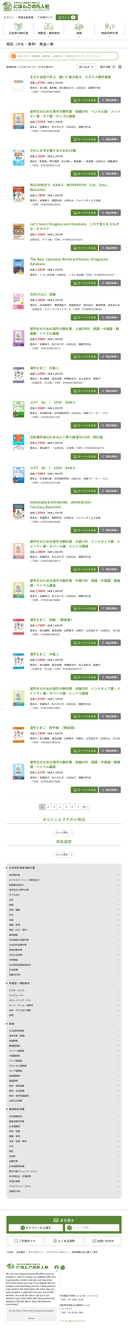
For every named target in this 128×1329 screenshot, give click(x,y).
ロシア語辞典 (15, 1070)
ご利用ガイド (45, 17)
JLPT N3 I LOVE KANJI (52, 402)
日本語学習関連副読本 (20, 964)
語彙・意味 (14, 1136)
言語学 (12, 1156)
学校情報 (13, 959)
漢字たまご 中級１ (44, 654)
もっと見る (62, 832)
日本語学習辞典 (16, 1030)
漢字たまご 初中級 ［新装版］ (53, 727)
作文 (11, 914)
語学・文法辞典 (16, 1090)
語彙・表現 (14, 924)
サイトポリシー (36, 1252)
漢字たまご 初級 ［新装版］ (52, 619)
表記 (11, 1151)
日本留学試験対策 (18, 944)
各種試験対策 (15, 949)
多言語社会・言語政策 (20, 1176)
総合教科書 (14, 874)
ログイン (9, 17)
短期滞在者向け (16, 884)
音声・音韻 (14, 1131)
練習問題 (13, 934)
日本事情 (13, 969)
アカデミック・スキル (20, 1186)
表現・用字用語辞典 (19, 1095)
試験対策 (13, 1161)
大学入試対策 (15, 954)
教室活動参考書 (16, 1121)
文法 (11, 899)
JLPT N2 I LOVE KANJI (52, 468)
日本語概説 (14, 1126)
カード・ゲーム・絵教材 (21, 1005)
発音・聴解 (14, 909)
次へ (85, 806)
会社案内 (20, 1252)
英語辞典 (13, 1040)
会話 (11, 919)
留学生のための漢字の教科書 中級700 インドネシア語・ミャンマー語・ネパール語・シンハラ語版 (75, 543)
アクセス (92, 1295)
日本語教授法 (15, 1116)
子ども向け (14, 894)
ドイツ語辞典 (15, 1060)
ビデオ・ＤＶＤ (16, 990)
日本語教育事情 (16, 1166)
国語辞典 (13, 1080)
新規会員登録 (26, 17)
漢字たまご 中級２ (44, 368)
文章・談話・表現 (18, 1141)
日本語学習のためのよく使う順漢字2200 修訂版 (66, 437)
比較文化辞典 (15, 1100)
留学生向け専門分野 (19, 889)
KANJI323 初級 (44, 294)
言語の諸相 (14, 1181)
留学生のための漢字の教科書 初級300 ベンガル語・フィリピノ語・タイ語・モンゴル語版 (75, 113)
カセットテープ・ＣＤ (20, 1000)
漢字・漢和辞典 (16, 1085)
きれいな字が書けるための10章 (53, 150)
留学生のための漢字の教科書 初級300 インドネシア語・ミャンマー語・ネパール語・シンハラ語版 (75, 690)
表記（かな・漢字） (19, 929)
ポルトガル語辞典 (18, 1065)
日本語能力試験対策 (19, 939)
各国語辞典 (14, 1075)
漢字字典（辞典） (18, 1035)
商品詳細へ (112, 100)
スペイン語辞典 (16, 1050)
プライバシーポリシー (58, 1252)
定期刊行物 (14, 974)
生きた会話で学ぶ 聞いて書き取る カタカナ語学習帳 (70, 77)
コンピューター (16, 995)
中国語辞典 (14, 1055)
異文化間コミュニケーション (23, 1171)
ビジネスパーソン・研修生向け (24, 879)
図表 (11, 1015)
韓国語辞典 (14, 1045)
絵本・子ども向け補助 (20, 1010)
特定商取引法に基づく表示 (85, 1252)
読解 (11, 904)
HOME (10, 1252)
